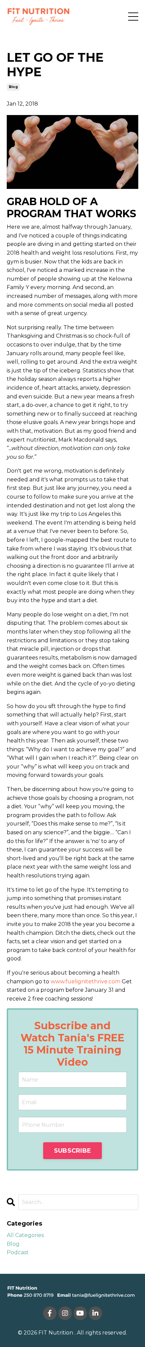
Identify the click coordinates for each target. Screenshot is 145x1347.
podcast (18, 1252)
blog (13, 87)
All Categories (25, 1235)
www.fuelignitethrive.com (85, 981)
